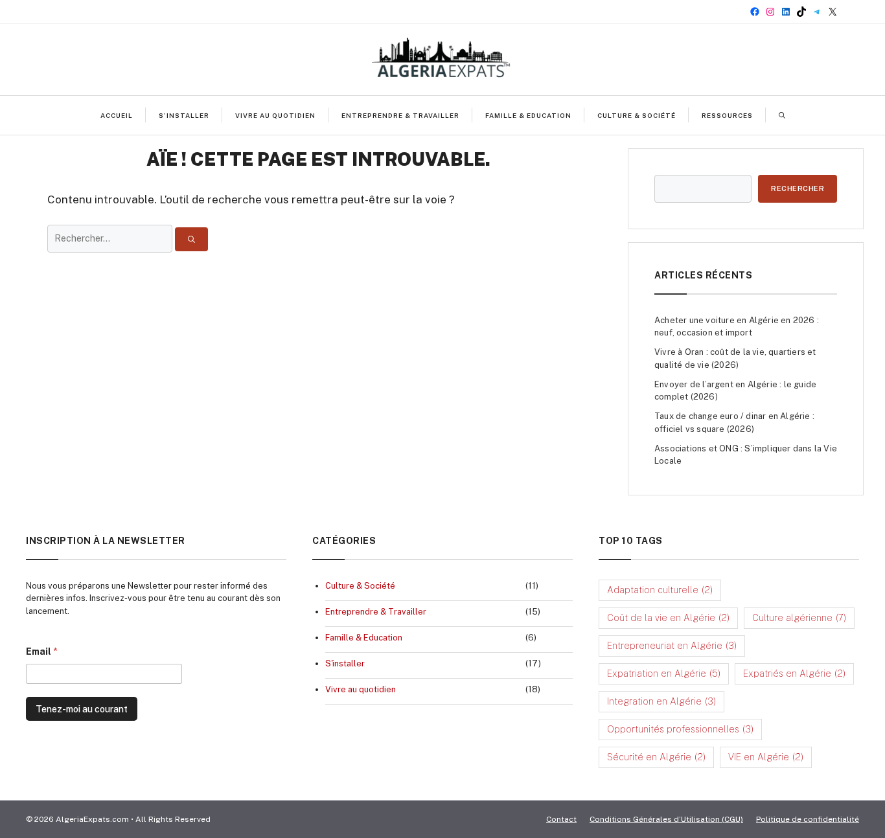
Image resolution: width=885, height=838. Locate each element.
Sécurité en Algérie (656, 757)
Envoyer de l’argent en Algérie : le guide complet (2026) (735, 390)
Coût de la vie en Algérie (668, 618)
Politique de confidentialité (807, 819)
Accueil (116, 115)
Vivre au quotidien (275, 115)
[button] (782, 115)
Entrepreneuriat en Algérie (672, 645)
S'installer (345, 663)
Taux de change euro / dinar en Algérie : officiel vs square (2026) (734, 422)
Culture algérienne (799, 618)
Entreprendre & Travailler (400, 115)
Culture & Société (636, 115)
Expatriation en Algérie (663, 673)
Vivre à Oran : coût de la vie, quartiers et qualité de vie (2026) (735, 358)
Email (41, 651)
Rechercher (797, 188)
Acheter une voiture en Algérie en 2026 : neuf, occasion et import (736, 326)
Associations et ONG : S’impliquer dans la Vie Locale (745, 455)
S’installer (184, 115)
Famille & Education (528, 115)
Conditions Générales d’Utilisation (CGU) (666, 819)
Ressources (727, 115)
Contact (561, 819)
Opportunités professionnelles (680, 729)
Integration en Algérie (661, 701)
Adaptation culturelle (660, 590)
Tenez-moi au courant (82, 709)
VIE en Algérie (765, 757)
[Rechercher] (191, 239)
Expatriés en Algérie (794, 673)
